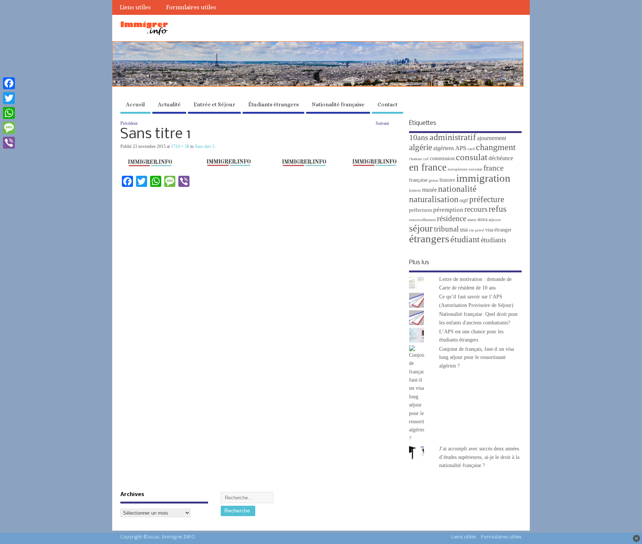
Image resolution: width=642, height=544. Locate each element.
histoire (447, 180)
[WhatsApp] (8, 113)
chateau (415, 159)
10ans (418, 137)
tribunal (446, 229)
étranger (503, 230)
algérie (420, 147)
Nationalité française (338, 104)
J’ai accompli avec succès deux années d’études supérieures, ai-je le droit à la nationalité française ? (479, 457)
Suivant (382, 123)
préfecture (486, 199)
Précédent (128, 123)
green (433, 180)
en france (428, 167)
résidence (451, 218)
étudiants (493, 240)
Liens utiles (135, 7)
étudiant (465, 239)
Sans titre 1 (204, 146)
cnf (426, 159)
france (493, 167)
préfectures (420, 210)
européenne (458, 169)
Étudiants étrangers (273, 104)
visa (489, 230)
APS (460, 148)
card (471, 149)
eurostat (475, 169)
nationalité (457, 189)
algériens (443, 148)
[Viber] (8, 142)
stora (482, 219)
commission (442, 158)
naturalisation (433, 199)
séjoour (495, 220)
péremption (448, 209)
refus (497, 209)
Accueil (135, 104)
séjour (421, 228)
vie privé (476, 230)
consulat (471, 157)
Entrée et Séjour (214, 104)
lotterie (415, 190)
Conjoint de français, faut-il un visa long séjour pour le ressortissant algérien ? (476, 357)
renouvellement (422, 220)
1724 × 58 (180, 146)
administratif (452, 137)
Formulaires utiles (191, 7)
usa (464, 229)
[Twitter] (8, 98)
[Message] (8, 127)
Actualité (169, 104)
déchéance (501, 158)
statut (471, 220)
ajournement (491, 138)
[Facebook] (8, 83)
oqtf (464, 200)
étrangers (429, 239)
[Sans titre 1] (258, 165)
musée (429, 190)
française (418, 180)
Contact (387, 104)
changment (496, 147)
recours (475, 209)
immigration (483, 178)
